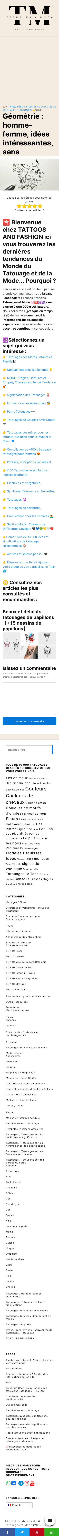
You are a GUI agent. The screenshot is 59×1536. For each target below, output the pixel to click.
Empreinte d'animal (38, 778)
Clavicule (11, 1187)
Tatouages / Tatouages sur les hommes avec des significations (25, 1144)
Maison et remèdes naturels (23, 1117)
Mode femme (14, 1053)
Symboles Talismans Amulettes (24, 1128)
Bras (8, 1176)
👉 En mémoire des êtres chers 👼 (26, 403)
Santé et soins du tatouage (22, 1123)
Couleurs (36, 789)
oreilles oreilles (15, 1259)
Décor (9, 926)
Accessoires (13, 1056)
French (16, 1505)
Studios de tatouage (18, 942)
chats (40, 819)
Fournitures (13, 1007)
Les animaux (17, 778)
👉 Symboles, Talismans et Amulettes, (29, 491)
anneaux (11, 1020)
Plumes (20, 859)
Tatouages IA (17, 874)
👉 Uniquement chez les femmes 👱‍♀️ (27, 369)
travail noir (39, 783)
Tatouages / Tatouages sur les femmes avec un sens (24, 1153)
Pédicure (12, 848)
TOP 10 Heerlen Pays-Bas (21, 978)
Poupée (10, 1237)
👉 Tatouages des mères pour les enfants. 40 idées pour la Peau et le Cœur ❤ (27, 437)
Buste (9, 1270)
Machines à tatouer (17, 1010)
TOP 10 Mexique (16, 984)
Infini (26, 824)
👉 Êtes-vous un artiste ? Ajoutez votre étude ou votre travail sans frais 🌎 (29, 567)
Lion (33, 824)
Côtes (9, 1193)
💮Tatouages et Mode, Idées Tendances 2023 (23, 1448)
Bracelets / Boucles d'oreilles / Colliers (29, 1089)
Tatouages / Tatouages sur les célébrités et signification (24, 1136)
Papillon (46, 829)
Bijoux (9, 1017)
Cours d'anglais (15, 919)
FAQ (8, 1382)
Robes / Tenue (14, 1105)
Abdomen (11, 1165)
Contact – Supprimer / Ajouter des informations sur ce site (27, 1375)
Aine (8, 1220)
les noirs (13, 843)
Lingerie (11, 1067)
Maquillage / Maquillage (20, 1072)
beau (28, 783)
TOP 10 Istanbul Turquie (21, 973)
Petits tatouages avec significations (28, 1432)
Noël (44, 838)
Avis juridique (14, 1368)
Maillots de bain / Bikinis (21, 1100)
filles (25, 843)
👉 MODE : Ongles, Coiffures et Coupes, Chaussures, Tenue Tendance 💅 (29, 382)
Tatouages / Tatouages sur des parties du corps (25, 1161)
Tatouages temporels (19, 1324)
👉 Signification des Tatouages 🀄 (26, 395)
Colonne (31, 802)
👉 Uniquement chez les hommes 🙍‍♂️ (28, 516)
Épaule (10, 1215)
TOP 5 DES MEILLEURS (20, 1338)
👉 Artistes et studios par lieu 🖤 (25, 554)
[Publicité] (29, 68)
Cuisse (10, 1242)
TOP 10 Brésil (14, 950)
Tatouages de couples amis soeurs (27, 1310)
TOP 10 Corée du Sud (19, 967)
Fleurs (12, 819)
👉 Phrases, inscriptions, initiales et (27, 462)
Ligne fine (24, 829)
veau (9, 1264)
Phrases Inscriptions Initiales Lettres (28, 996)
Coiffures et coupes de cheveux (25, 1083)
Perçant (10, 1112)
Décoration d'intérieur (19, 931)
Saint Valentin (13, 864)
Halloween (14, 824)
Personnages (29, 848)
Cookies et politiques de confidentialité (21, 1398)
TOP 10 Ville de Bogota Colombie (26, 962)
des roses (41, 858)
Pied (8, 1275)
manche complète (17, 1226)
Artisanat (11, 1042)
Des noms (34, 843)
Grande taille (31, 869)
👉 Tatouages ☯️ (14, 499)
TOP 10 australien (17, 945)
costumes (12, 1061)
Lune (35, 829)
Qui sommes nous (16, 1404)
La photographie (16, 1035)
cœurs (42, 802)
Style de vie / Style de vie (22, 1032)
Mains (9, 1231)
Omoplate (12, 1253)
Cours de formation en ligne (23, 916)
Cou (8, 1198)
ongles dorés (24, 883)
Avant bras (12, 1171)
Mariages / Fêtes (16, 902)
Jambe (10, 1281)
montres (11, 1025)
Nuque (10, 1248)
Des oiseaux (15, 783)
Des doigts (12, 1204)
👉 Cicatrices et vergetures (21, 483)
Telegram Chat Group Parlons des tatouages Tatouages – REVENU (26, 1389)
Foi (24, 813)
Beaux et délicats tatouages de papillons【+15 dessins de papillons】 (28, 620)
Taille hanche (14, 1182)
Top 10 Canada (15, 956)
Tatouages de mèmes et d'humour (26, 1047)
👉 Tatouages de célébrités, (22, 508)
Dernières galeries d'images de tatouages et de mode (25, 1439)
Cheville (11, 1286)
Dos (8, 1209)
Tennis (36, 874)
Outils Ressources (17, 1001)
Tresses (36, 879)
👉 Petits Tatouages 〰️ (19, 411)
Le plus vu (32, 838)
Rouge (29, 858)
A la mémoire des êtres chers (23, 937)
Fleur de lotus (37, 813)
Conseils (21, 879)
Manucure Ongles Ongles (21, 1078)
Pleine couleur (27, 819)
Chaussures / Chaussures (21, 1094)
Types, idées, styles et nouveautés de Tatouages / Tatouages (29, 1331)
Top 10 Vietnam (15, 989)
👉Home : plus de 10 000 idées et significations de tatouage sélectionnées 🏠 (26, 541)
